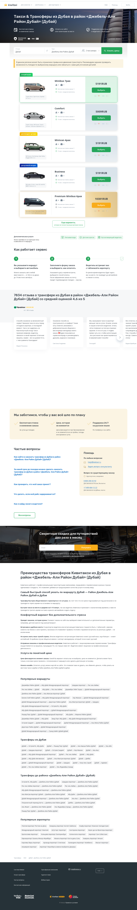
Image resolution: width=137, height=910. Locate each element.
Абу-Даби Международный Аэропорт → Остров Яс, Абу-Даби (44, 706)
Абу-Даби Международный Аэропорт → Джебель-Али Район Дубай (46, 790)
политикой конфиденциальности (73, 556)
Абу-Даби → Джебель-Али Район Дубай (82, 794)
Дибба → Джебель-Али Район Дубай (81, 803)
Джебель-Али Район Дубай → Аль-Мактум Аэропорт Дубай (43, 694)
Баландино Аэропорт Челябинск (80, 843)
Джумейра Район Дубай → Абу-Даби (35, 719)
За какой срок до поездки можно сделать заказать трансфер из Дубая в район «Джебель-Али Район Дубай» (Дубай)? (41, 472)
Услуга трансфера (19, 875)
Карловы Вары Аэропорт (31, 843)
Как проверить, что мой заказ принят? (32, 484)
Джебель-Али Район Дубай (42, 858)
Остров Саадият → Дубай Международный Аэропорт (41, 723)
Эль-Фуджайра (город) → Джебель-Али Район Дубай (73, 807)
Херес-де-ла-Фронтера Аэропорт (100, 830)
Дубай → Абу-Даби (86, 754)
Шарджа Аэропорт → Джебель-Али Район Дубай (80, 782)
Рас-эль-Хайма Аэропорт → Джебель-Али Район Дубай (42, 786)
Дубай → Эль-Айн (105, 746)
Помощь (115, 5)
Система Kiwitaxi (19, 870)
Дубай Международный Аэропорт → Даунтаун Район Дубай (44, 702)
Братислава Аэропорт (30, 834)
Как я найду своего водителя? (28, 504)
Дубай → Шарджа (63, 763)
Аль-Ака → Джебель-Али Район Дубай (86, 798)
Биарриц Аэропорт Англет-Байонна (63, 826)
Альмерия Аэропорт (29, 847)
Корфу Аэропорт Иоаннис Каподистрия (94, 826)
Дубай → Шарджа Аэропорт (32, 750)
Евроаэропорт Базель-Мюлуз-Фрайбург (36, 838)
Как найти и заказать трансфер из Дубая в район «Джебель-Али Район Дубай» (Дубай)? (37, 458)
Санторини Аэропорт (77, 830)
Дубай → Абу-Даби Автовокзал (33, 759)
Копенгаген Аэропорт (77, 834)
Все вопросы (24, 515)
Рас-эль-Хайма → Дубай (30, 689)
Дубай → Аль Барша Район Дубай (83, 746)
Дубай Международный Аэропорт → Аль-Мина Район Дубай (86, 723)
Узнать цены (112, 50)
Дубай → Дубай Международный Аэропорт (38, 763)
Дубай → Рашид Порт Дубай (57, 746)
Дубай (31, 858)
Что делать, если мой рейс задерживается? (34, 494)
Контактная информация (22, 885)
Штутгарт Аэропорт (59, 830)
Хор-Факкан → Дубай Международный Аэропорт (91, 698)
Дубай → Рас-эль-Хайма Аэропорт (34, 767)
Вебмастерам (45, 880)
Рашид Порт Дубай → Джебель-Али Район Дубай (39, 811)
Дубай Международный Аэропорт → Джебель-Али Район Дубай (45, 798)
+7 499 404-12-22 (90, 487)
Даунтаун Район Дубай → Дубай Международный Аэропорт (44, 727)
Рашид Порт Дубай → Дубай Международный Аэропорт (42, 714)
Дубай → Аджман (101, 763)
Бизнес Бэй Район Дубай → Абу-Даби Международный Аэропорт (46, 698)
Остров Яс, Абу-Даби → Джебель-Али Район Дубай (40, 782)
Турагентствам (46, 875)
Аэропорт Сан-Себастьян (98, 834)
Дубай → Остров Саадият (54, 750)
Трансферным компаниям (49, 870)
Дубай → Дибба (84, 759)
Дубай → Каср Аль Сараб (82, 763)
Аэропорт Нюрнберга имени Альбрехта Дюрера (58, 847)
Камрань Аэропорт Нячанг (93, 838)
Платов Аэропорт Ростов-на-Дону (34, 826)
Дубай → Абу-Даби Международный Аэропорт (39, 754)
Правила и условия (72, 903)
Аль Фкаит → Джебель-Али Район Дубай (36, 807)
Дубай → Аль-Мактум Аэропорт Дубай (61, 759)
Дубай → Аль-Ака (92, 750)
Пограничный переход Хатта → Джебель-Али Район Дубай (43, 803)
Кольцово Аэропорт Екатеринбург (53, 834)
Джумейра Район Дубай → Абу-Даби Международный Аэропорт (45, 685)
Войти (128, 5)
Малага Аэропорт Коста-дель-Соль (67, 838)
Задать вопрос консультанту (100, 466)
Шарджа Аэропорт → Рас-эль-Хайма (85, 685)
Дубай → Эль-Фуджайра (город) (61, 767)
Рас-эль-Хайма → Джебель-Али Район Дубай (81, 786)
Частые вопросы (19, 880)
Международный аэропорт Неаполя (35, 830)
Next (120, 337)
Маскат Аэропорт (102, 843)
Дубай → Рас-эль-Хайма (68, 754)
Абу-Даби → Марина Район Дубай (78, 714)
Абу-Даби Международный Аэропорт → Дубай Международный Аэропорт (49, 710)
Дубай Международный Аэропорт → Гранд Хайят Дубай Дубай (45, 731)
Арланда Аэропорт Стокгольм (54, 843)
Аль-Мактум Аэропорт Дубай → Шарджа (84, 702)
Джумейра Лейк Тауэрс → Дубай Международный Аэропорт (87, 689)
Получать (86, 547)
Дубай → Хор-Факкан (75, 750)
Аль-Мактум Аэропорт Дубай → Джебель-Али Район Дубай (43, 794)
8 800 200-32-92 (90, 481)
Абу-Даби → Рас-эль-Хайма (52, 689)
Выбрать (101, 90)
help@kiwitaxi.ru (94, 462)
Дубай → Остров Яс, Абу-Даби (33, 746)
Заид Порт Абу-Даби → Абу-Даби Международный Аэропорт (74, 719)
